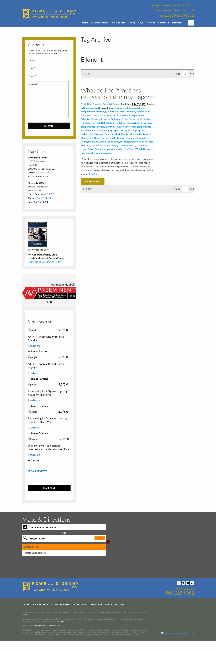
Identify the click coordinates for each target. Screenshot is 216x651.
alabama (121, 107)
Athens (140, 111)
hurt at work (98, 130)
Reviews (151, 22)
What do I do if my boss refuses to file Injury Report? (118, 93)
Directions (177, 22)
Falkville (85, 119)
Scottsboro (148, 141)
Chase (101, 115)
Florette (105, 119)
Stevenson (97, 145)
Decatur (116, 115)
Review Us (49, 487)
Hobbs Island (107, 122)
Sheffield (85, 145)
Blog (132, 22)
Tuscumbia (142, 145)
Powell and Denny (109, 141)
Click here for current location (42, 527)
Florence (95, 119)
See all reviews (37, 471)
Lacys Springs (139, 130)
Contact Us (163, 22)
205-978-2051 (181, 5)
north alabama (117, 137)
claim (108, 115)
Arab (122, 111)
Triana (132, 145)
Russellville (135, 141)
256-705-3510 (181, 10)
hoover (130, 122)
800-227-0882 (181, 15)
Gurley (146, 119)
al (114, 107)
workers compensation (100, 152)
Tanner (107, 145)
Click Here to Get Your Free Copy (44, 261)
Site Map (60, 621)
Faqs (84, 604)
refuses (124, 141)
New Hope (94, 137)
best (89, 115)
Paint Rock (93, 141)
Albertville (112, 111)
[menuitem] (85, 23)
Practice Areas (119, 22)
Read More (94, 174)
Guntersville (135, 119)
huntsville (110, 126)
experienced (138, 115)
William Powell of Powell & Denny (101, 104)
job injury (125, 130)
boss (95, 115)
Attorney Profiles (99, 22)
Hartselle (86, 122)
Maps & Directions (114, 604)
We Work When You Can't (120, 149)
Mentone (109, 134)
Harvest (96, 122)
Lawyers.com (40, 625)
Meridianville (122, 134)
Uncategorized (91, 107)
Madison (98, 134)
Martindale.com (54, 625)
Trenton (123, 145)
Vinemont (100, 149)
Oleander (130, 137)
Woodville (140, 149)
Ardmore (130, 111)
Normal (105, 137)
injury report (113, 130)
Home (85, 22)
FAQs (140, 22)
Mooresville (136, 134)
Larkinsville (87, 134)
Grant (125, 119)
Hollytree (120, 122)
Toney (115, 145)
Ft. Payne (116, 119)
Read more (34, 345)
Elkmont (126, 115)
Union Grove (87, 149)
